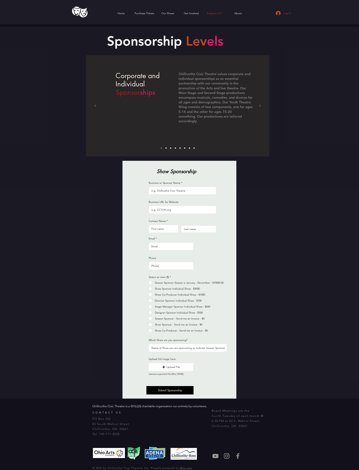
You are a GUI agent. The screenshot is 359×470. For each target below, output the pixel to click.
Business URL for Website (164, 202)
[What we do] (166, 148)
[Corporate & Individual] (161, 148)
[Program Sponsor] (184, 148)
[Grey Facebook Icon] (238, 456)
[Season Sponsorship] (170, 148)
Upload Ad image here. (163, 359)
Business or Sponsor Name (164, 183)
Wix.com (186, 468)
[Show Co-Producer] (180, 148)
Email (152, 238)
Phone (152, 258)
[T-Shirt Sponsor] (189, 148)
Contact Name (157, 221)
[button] (171, 367)
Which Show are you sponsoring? (168, 340)
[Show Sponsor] (175, 148)
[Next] (260, 106)
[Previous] (95, 106)
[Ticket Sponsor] (194, 148)
